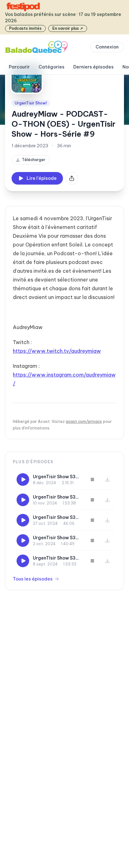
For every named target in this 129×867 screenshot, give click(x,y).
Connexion (107, 47)
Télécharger (33, 159)
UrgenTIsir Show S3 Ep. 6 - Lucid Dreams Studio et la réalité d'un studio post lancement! (56, 558)
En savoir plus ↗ (67, 28)
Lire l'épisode (42, 178)
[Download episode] (107, 479)
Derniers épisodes (93, 67)
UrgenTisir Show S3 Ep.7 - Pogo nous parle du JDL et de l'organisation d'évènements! (54, 538)
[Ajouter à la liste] (92, 479)
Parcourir (19, 67)
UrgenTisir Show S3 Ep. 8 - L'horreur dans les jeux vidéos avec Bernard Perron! (56, 497)
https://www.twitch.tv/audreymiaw (57, 351)
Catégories (51, 67)
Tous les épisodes (33, 579)
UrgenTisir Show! (31, 103)
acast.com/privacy (84, 421)
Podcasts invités (25, 28)
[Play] (23, 479)
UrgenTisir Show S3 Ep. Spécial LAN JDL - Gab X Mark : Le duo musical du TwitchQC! (57, 517)
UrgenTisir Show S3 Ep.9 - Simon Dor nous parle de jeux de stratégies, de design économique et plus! (57, 477)
